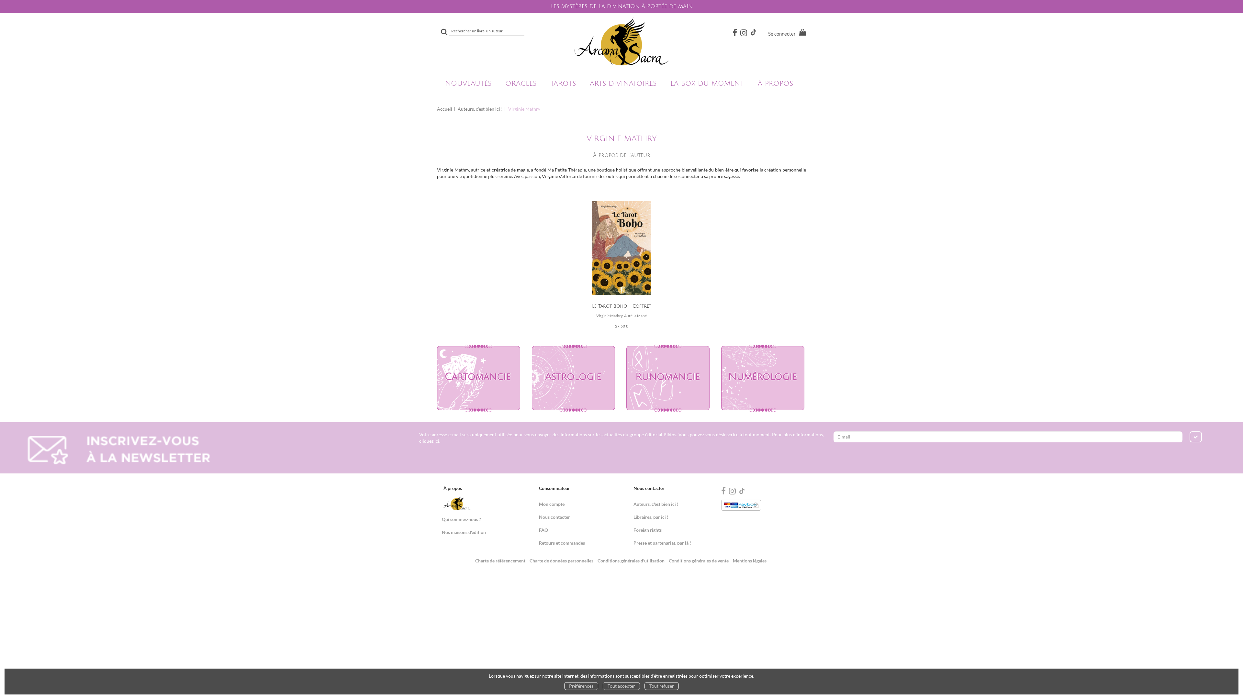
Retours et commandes (562, 543)
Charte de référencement (500, 560)
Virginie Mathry (609, 315)
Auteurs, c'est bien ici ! (480, 109)
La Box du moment (707, 83)
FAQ (543, 530)
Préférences (581, 686)
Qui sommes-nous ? (461, 519)
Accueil (444, 109)
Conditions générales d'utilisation (631, 560)
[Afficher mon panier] (801, 33)
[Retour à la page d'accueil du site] (621, 41)
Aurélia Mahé (635, 315)
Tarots (563, 83)
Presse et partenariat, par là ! (662, 543)
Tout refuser (661, 686)
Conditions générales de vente (699, 560)
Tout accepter (621, 686)
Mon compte (552, 504)
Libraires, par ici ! (650, 517)
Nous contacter (554, 517)
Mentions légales (750, 560)
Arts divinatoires (623, 83)
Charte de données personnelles (561, 560)
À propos (775, 83)
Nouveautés (468, 83)
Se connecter (782, 34)
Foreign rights (647, 530)
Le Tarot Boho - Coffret (621, 306)
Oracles (520, 83)
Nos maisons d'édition (464, 532)
